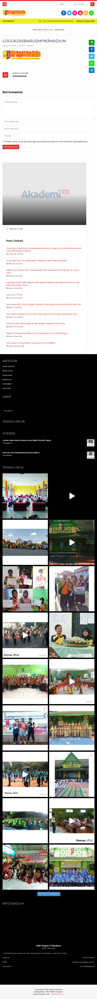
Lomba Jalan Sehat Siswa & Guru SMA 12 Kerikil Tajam (27, 440)
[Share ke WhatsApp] (91, 63)
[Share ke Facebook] (91, 49)
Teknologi (7, 388)
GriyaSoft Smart (57, 994)
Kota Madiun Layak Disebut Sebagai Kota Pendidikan (30, 343)
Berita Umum (8, 371)
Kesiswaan (7, 379)
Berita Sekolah (8, 366)
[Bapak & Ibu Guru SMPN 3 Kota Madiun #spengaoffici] (71, 867)
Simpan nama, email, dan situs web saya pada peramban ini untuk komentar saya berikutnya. (46, 141)
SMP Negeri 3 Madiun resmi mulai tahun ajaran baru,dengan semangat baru (41, 314)
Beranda (49, 30)
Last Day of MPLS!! (14, 294)
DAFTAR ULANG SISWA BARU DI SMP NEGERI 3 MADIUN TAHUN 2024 (35, 323)
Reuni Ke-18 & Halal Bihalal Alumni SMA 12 (21, 452)
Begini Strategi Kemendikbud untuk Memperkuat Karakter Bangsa (37, 333)
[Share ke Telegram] (91, 70)
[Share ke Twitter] (91, 56)
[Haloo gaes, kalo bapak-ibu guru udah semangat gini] (71, 728)
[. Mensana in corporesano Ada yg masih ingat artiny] (25, 542)
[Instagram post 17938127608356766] (71, 542)
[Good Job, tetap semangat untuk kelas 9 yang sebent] (25, 867)
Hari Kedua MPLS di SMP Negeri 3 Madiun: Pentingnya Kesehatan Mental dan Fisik (43, 304)
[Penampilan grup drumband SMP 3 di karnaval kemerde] (25, 635)
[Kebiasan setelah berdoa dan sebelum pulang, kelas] (71, 820)
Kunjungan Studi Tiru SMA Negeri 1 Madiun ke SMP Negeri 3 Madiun (36, 260)
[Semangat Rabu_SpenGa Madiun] (71, 495)
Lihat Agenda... (7, 443)
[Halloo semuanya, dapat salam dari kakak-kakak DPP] (25, 588)
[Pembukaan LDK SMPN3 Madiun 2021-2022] (25, 495)
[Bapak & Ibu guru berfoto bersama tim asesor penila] (25, 681)
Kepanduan (7, 375)
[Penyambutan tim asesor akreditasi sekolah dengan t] (71, 681)
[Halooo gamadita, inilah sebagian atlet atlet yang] (25, 728)
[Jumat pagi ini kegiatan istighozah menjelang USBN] (71, 774)
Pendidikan (7, 384)
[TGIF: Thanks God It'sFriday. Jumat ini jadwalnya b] (25, 820)
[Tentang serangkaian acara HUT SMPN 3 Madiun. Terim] (71, 635)
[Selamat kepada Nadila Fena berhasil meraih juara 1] (71, 588)
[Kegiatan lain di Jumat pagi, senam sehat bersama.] (25, 774)
